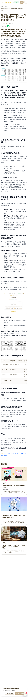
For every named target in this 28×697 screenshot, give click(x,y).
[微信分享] (8, 26)
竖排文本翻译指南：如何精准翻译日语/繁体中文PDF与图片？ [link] (14, 9)
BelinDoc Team (4, 23)
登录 (22, 2)
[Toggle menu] (25, 2)
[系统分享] (5, 26)
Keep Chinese (9, 693)
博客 (6, 6)
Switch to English (20, 693)
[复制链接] (2, 26)
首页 (2, 6)
